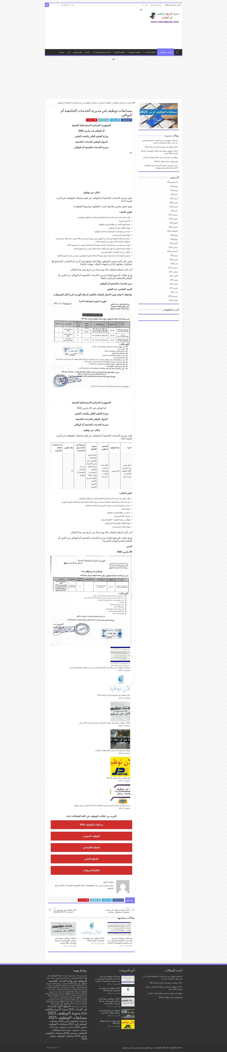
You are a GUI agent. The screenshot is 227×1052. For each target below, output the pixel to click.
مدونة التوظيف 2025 (64, 1013)
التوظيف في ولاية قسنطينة (55, 1002)
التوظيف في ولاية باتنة (54, 989)
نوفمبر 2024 (173, 219)
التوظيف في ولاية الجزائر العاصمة (68, 980)
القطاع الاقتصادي (91, 847)
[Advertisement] (95, 28)
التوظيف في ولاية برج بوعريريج (60, 992)
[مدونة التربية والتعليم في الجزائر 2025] (164, 17)
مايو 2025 (174, 194)
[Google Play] (63, 5)
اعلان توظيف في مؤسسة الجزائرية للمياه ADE (113, 695)
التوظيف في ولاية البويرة (69, 978)
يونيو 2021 (174, 280)
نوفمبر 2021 (173, 272)
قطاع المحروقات (91, 870)
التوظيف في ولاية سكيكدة (62, 1000)
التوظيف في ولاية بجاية (78, 991)
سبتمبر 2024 (173, 227)
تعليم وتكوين (77, 52)
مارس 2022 (173, 259)
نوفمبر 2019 (173, 300)
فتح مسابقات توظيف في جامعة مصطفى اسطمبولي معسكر (117, 910)
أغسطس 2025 (172, 182)
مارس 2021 (173, 288)
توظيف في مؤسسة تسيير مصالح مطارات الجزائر (113, 750)
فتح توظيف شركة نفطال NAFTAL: (118, 778)
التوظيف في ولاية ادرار (80, 976)
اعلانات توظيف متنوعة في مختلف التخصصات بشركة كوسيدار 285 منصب (104, 723)
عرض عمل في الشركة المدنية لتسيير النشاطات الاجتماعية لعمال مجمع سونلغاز (102, 805)
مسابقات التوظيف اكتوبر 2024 (72, 1021)
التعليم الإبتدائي (150, 52)
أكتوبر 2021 (173, 276)
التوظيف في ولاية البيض (54, 978)
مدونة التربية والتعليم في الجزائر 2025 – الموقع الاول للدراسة (177, 52)
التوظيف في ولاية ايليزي (70, 989)
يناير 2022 (174, 264)
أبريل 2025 (174, 198)
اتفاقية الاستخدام (155, 5)
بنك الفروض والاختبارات (102, 52)
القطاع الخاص (91, 858)
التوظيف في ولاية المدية (68, 985)
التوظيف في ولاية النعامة (60, 987)
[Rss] (73, 5)
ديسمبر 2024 (173, 215)
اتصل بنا (145, 5)
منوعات (61, 52)
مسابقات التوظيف (166, 52)
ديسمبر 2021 (173, 268)
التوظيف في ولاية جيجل (57, 998)
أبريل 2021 (174, 284)
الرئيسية (130, 103)
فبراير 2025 (173, 207)
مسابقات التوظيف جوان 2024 (62, 1027)
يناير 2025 (174, 211)
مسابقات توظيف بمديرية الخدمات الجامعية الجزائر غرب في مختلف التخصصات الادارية (99, 668)
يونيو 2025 (174, 190)
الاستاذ (87, 52)
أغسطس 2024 (172, 231)
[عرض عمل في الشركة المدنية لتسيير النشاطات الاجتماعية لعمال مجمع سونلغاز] (120, 794)
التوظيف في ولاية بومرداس (60, 993)
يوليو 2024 (174, 235)
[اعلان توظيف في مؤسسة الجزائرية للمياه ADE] (120, 684)
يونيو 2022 (174, 255)
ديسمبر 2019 (173, 296)
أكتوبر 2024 (173, 223)
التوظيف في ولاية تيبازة (73, 997)
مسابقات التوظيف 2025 (67, 1017)
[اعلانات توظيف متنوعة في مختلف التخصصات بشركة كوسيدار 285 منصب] (120, 711)
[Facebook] (70, 5)
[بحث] (47, 5)
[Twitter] (68, 5)
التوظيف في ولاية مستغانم (78, 1004)
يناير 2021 (174, 292)
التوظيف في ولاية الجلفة (77, 983)
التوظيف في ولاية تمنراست (68, 995)
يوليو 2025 (174, 186)
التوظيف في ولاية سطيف (78, 1000)
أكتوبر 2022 (173, 243)
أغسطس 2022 (172, 251)
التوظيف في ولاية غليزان (72, 1002)
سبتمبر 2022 (173, 247)
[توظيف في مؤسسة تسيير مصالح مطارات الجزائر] (120, 739)
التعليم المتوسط (134, 52)
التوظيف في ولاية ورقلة (60, 1004)
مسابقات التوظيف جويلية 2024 (74, 1030)
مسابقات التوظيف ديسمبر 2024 (69, 1031)
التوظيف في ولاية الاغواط (65, 976)
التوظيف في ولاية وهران (79, 1006)
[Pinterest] (65, 5)
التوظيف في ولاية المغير (74, 987)
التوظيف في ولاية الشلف (59, 984)
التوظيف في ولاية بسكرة (79, 993)
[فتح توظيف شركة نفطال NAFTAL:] (120, 767)
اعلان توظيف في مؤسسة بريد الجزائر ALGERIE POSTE (64, 910)
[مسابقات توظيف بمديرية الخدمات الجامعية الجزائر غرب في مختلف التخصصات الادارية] (120, 656)
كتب (68, 52)
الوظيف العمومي (105, 103)
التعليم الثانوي (120, 52)
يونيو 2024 (174, 239)
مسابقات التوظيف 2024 (91, 824)
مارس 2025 (173, 202)
